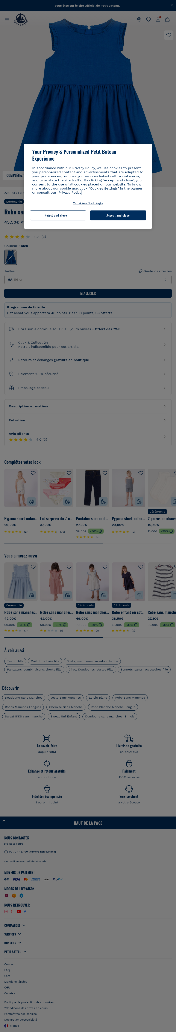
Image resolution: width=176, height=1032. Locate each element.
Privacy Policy (70, 192)
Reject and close (56, 215)
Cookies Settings (88, 203)
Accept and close (117, 215)
